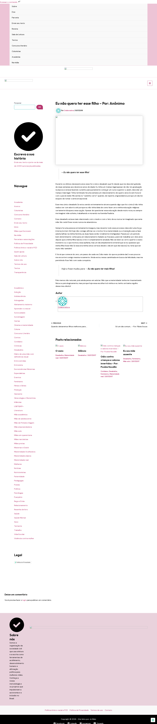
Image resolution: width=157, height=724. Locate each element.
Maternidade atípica (22, 456)
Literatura (18, 410)
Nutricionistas (20, 472)
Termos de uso (20, 264)
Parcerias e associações (24, 239)
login (24, 600)
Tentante (18, 526)
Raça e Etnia (19, 501)
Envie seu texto (18, 23)
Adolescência (20, 296)
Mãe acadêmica (20, 414)
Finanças (17, 390)
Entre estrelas (20, 361)
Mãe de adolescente (22, 418)
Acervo (17, 206)
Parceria (15, 17)
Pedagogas (19, 480)
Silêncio (82, 350)
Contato (17, 219)
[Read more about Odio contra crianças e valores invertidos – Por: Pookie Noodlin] (110, 348)
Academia (16, 57)
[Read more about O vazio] (60, 346)
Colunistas (16, 51)
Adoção (17, 292)
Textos (15, 40)
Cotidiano (18, 341)
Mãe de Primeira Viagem (24, 423)
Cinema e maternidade (23, 325)
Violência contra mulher (24, 538)
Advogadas (19, 300)
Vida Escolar (19, 534)
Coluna (17, 329)
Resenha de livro (21, 509)
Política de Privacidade (23, 243)
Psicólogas (18, 493)
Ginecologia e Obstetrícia (25, 398)
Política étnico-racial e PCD (25, 247)
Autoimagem (19, 317)
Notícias (17, 468)
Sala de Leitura (18, 34)
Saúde (16, 513)
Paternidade (19, 476)
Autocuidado (19, 313)
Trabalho (18, 530)
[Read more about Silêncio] (82, 346)
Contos (17, 337)
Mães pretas (19, 443)
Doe (13, 12)
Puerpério (18, 497)
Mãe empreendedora (23, 427)
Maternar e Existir (21, 447)
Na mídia (15, 62)
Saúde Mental (20, 518)
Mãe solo (18, 431)
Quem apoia (19, 252)
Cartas (17, 321)
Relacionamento (21, 505)
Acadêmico (19, 288)
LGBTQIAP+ (18, 406)
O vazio (59, 350)
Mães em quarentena (23, 435)
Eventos (17, 377)
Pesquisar (17, 103)
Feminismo (18, 381)
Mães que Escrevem (22, 231)
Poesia (17, 485)
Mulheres (18, 464)
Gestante (18, 394)
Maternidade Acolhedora (24, 452)
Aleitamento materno (23, 304)
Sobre (14, 6)
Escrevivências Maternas (24, 369)
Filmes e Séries (20, 385)
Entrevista (18, 365)
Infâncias (17, 402)
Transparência (20, 272)
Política (17, 489)
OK (39, 107)
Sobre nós (18, 260)
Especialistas (19, 373)
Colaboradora (64, 307)
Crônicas (18, 346)
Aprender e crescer (22, 308)
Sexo (16, 522)
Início (16, 227)
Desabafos (18, 350)
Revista (15, 29)
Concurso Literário (22, 333)
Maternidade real (21, 460)
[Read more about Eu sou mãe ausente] (132, 346)
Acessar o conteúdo (9, 2)
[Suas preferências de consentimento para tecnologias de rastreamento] (153, 720)
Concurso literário (19, 45)
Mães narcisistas (21, 439)
